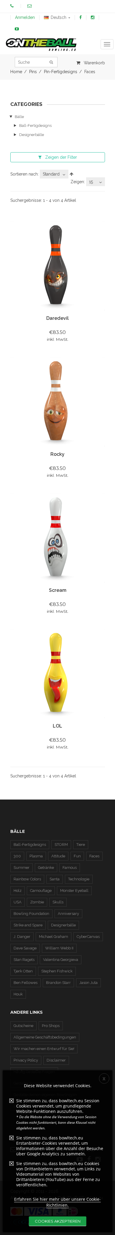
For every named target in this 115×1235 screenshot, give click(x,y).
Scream (57, 590)
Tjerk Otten (23, 971)
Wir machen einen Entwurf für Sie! (44, 1048)
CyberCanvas (88, 936)
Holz (18, 890)
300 (17, 856)
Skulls (57, 902)
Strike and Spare (28, 925)
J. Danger (22, 936)
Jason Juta (88, 982)
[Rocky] (57, 401)
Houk (18, 994)
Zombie (37, 902)
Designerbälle (31, 134)
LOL (57, 726)
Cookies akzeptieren (57, 1221)
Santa (55, 879)
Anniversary (68, 913)
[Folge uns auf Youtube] (17, 29)
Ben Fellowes (25, 982)
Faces (94, 856)
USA (18, 902)
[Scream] (57, 537)
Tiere (80, 844)
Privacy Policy (26, 1060)
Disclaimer (56, 1060)
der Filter (61, 157)
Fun (77, 856)
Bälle (19, 116)
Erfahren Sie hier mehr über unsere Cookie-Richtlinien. (57, 1202)
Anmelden (25, 17)
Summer (21, 867)
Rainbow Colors (27, 879)
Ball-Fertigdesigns (35, 125)
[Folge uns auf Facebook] (80, 17)
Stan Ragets (24, 959)
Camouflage (41, 890)
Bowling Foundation (31, 913)
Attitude (58, 856)
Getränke (46, 867)
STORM (61, 844)
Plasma (36, 856)
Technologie (78, 879)
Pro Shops (51, 1025)
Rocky (57, 454)
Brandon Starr (58, 982)
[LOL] (57, 673)
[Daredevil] (57, 265)
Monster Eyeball (74, 890)
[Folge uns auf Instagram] (92, 17)
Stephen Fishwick (57, 971)
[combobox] (54, 174)
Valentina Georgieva (60, 959)
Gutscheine (23, 1025)
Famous (70, 867)
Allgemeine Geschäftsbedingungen (45, 1037)
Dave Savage (25, 948)
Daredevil (57, 318)
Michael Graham (53, 936)
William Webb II (59, 948)
